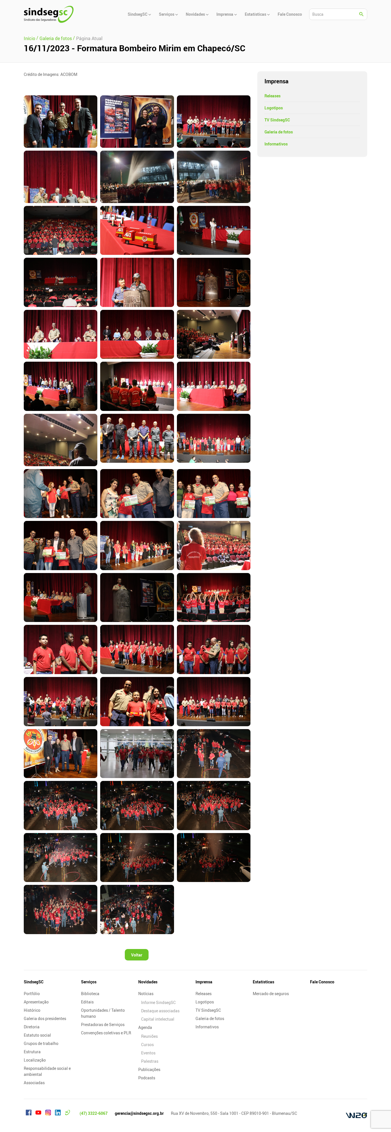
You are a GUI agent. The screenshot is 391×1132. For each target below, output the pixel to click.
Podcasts (146, 1077)
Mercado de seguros (271, 993)
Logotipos (273, 108)
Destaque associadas (160, 1010)
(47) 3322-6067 (94, 1113)
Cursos (147, 1044)
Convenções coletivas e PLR (106, 1032)
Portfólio (32, 993)
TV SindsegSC (277, 120)
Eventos (148, 1053)
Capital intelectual (157, 1019)
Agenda (145, 1027)
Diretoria (32, 1026)
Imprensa (204, 982)
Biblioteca (90, 993)
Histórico (32, 1010)
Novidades (147, 982)
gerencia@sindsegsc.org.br (139, 1113)
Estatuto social (37, 1035)
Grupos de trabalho (41, 1043)
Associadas (34, 1082)
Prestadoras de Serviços (103, 1024)
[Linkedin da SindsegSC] (58, 1113)
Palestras (149, 1061)
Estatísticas (263, 982)
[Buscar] (361, 14)
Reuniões (149, 1036)
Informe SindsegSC (158, 1002)
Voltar (136, 955)
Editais (87, 1002)
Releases (272, 96)
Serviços (88, 982)
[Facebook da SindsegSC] (28, 1113)
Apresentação (36, 1002)
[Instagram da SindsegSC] (48, 1113)
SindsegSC (34, 982)
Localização (35, 1060)
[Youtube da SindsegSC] (38, 1113)
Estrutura (32, 1051)
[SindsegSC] (49, 14)
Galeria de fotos (278, 132)
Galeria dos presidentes (45, 1018)
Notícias (145, 993)
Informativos (276, 144)
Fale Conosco (322, 982)
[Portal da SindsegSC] (67, 1113)
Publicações (149, 1069)
